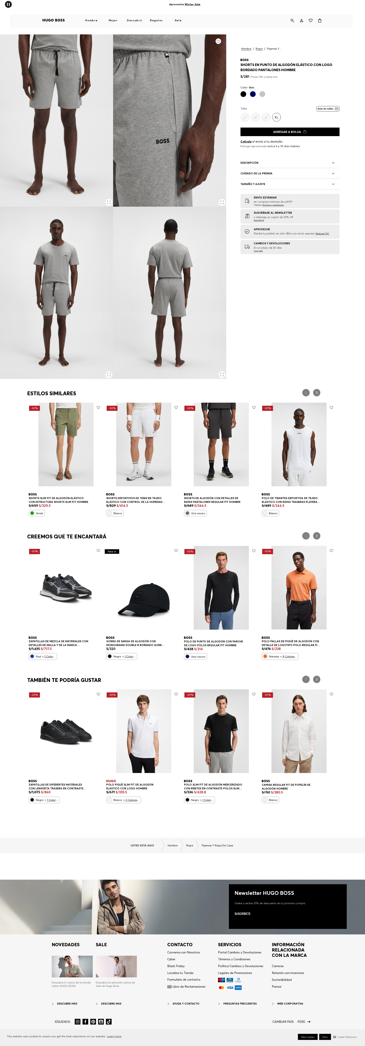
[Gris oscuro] (187, 513)
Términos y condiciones (273, 205)
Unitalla (114, 641)
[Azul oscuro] (253, 94)
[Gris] (262, 94)
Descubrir (135, 20)
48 (44, 498)
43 (76, 641)
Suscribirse (259, 220)
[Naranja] (265, 656)
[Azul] (32, 656)
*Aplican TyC (200, 4)
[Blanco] (109, 513)
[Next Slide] (316, 392)
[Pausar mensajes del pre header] (8, 4)
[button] (344, 1037)
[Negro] (243, 94)
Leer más (258, 251)
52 (66, 498)
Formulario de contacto (183, 979)
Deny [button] (325, 1037)
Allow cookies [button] (307, 1037)
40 (44, 641)
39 (33, 641)
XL (138, 498)
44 (87, 641)
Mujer (113, 20)
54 (77, 498)
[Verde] (32, 513)
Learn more (114, 1036)
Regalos (156, 20)
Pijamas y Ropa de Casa (274, 48)
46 (33, 498)
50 (55, 498)
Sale (178, 20)
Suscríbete (242, 913)
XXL (150, 785)
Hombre (91, 20)
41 (54, 641)
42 (65, 641)
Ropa (259, 48)
